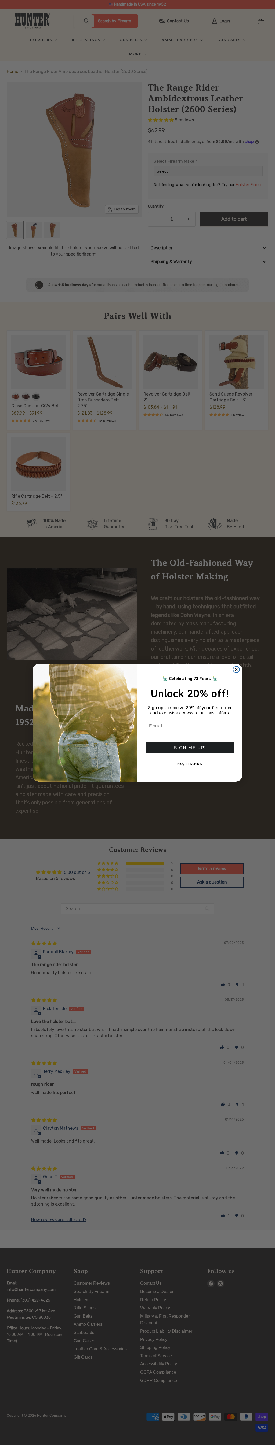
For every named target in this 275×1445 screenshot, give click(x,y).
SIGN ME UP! (190, 748)
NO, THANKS (189, 764)
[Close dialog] (236, 669)
